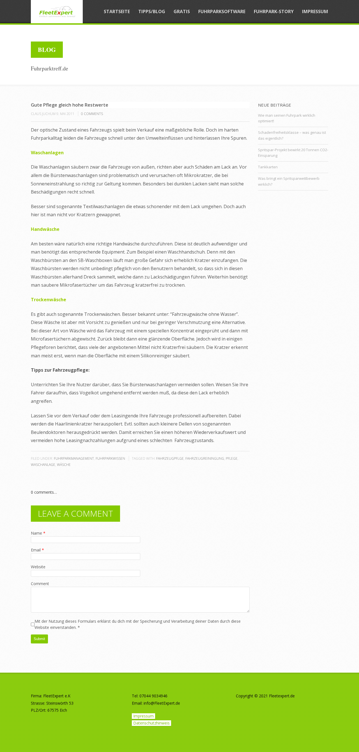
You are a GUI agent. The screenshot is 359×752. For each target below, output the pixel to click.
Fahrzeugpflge (170, 458)
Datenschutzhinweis (151, 723)
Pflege (232, 458)
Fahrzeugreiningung (204, 458)
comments (92, 113)
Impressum (315, 11)
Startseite (117, 11)
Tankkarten (268, 166)
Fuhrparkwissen (110, 458)
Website (38, 566)
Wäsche (64, 464)
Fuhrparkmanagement (74, 458)
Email (37, 550)
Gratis (182, 11)
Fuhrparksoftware (221, 11)
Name (38, 533)
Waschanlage (43, 464)
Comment (40, 583)
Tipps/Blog (151, 11)
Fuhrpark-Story (274, 11)
